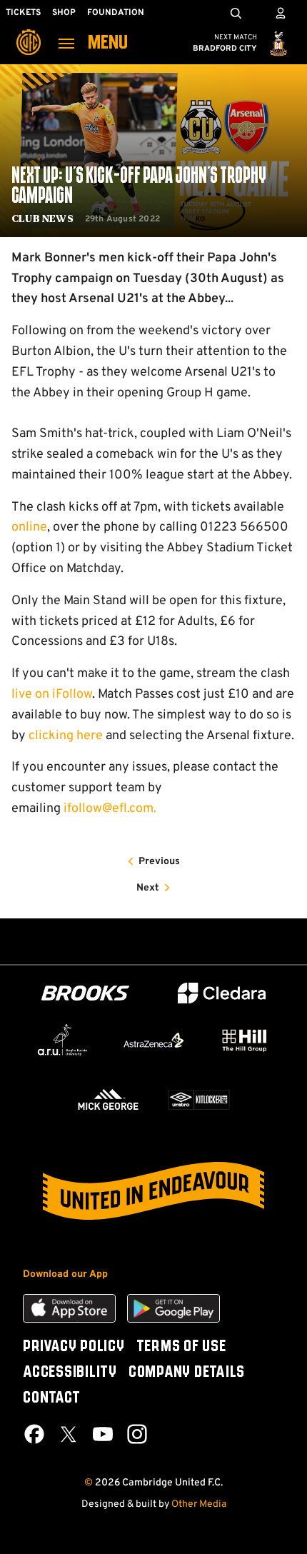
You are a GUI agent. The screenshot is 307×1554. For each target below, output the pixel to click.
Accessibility (70, 1372)
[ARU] (62, 1040)
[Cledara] (222, 993)
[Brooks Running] (85, 993)
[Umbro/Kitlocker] (198, 1099)
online (29, 527)
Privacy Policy (74, 1347)
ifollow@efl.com (109, 809)
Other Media (198, 1504)
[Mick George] (108, 1099)
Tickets (23, 13)
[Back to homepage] (28, 32)
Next (147, 888)
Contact (51, 1398)
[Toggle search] (235, 13)
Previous (159, 862)
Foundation (115, 13)
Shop (64, 13)
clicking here (66, 736)
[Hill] (244, 1040)
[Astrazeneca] (153, 1040)
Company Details (187, 1372)
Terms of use (181, 1347)
